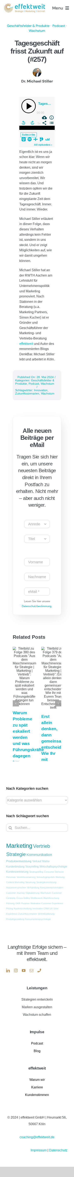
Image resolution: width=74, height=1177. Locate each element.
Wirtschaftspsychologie (53, 866)
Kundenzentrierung (17, 871)
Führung (10, 903)
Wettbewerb (37, 898)
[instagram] (16, 970)
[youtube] (23, 970)
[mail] (31, 970)
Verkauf (36, 861)
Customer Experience (52, 903)
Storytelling (32, 866)
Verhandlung (33, 887)
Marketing (19, 845)
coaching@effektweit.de (37, 1137)
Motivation (35, 903)
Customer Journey (15, 893)
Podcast (58, 26)
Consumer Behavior (54, 872)
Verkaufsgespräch (45, 877)
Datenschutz (58, 1150)
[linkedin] (8, 970)
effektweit (26, 343)
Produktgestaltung (15, 919)
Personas (11, 877)
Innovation (40, 390)
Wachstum (37, 31)
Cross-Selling (23, 898)
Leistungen (37, 988)
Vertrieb (41, 846)
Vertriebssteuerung (26, 877)
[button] (16, 703)
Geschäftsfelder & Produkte (28, 26)
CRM (46, 908)
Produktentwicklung (18, 861)
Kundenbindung (15, 866)
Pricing (9, 908)
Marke (46, 861)
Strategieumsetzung (46, 882)
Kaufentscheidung (23, 908)
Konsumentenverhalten (51, 887)
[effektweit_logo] (24, 5)
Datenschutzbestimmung (36, 606)
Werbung (60, 877)
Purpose (25, 903)
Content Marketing (15, 882)
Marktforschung (51, 898)
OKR (17, 903)
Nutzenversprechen (16, 887)
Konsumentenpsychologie (38, 919)
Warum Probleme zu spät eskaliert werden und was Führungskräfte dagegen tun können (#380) (28, 743)
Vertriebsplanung (46, 914)
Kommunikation (39, 855)
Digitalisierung (32, 893)
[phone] (39, 970)
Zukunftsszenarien (27, 393)
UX (51, 908)
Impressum (39, 1150)
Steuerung (30, 882)
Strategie (16, 854)
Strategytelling (36, 872)
